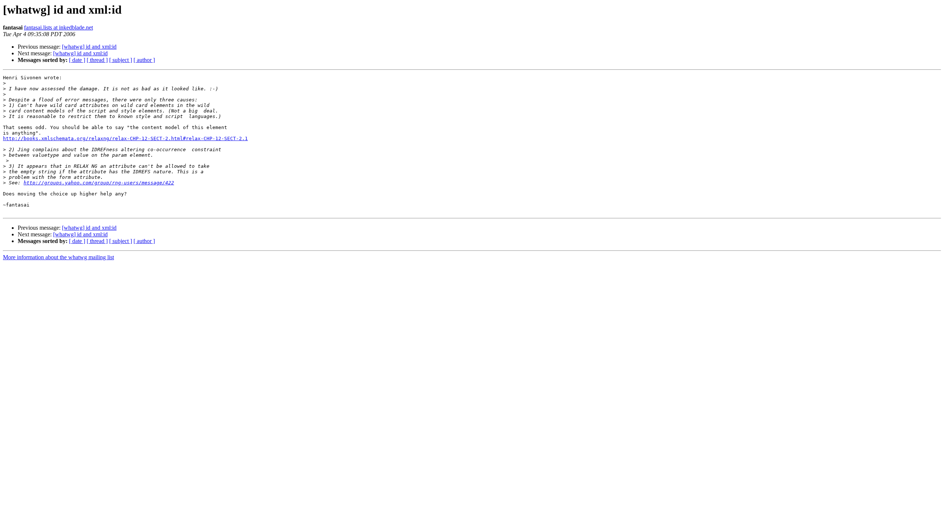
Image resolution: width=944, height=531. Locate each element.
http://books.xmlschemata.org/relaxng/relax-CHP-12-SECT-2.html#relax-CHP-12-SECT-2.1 (125, 138)
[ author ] (144, 60)
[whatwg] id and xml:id (89, 47)
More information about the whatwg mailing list (58, 257)
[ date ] (77, 60)
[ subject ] (120, 60)
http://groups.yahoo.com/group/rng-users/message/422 (99, 182)
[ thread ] (97, 60)
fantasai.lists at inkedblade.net (58, 27)
